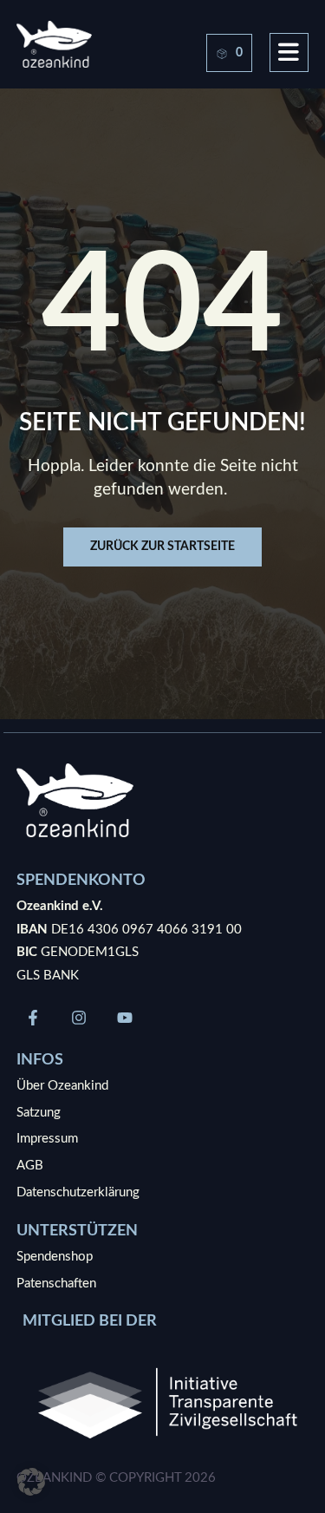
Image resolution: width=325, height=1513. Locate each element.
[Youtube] (124, 1017)
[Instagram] (78, 1017)
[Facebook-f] (32, 1017)
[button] (31, 1482)
